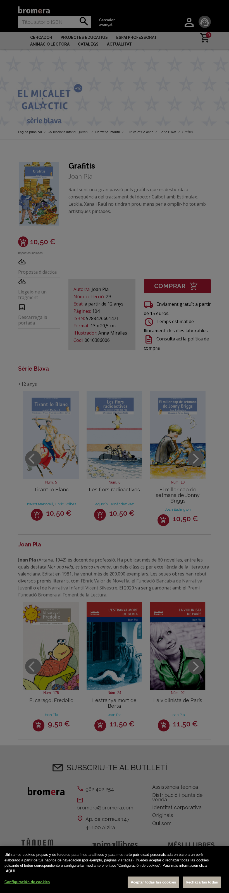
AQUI (10, 871)
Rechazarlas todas (202, 882)
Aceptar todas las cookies (153, 882)
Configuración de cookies (27, 882)
